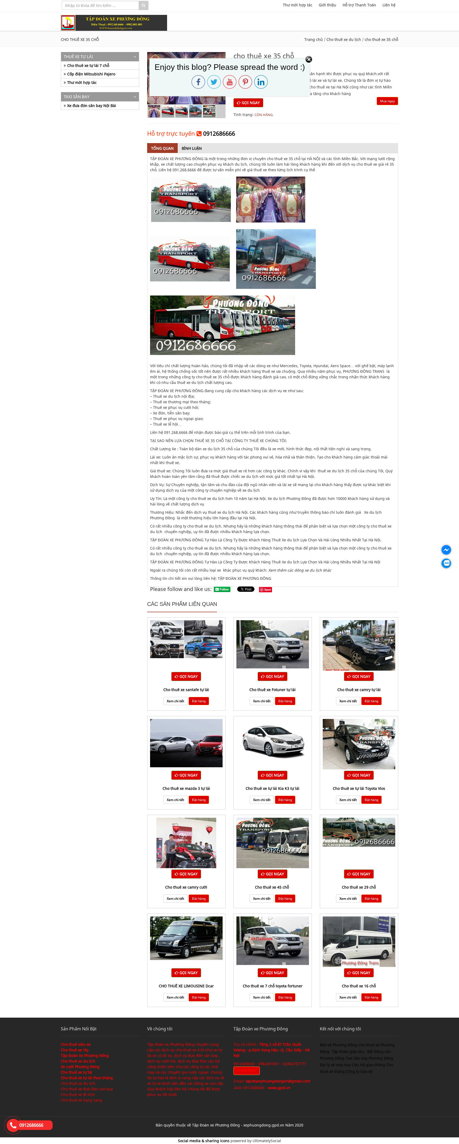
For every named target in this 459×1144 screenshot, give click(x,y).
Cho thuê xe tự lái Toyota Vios (359, 788)
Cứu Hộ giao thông (368, 1064)
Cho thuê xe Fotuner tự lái (272, 689)
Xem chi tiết (175, 701)
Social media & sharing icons (204, 1140)
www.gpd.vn (279, 1087)
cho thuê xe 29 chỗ (359, 887)
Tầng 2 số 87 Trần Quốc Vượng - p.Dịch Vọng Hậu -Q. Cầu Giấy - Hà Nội (271, 1050)
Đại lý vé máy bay (336, 1064)
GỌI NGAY (250, 102)
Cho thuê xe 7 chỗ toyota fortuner (273, 985)
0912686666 (219, 133)
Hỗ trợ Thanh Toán (359, 4)
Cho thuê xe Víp (75, 1049)
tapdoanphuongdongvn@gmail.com (277, 1080)
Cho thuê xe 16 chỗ (359, 985)
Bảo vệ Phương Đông (338, 1044)
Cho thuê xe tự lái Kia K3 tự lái (272, 788)
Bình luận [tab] (192, 148)
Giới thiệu (327, 4)
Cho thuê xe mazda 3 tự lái (186, 788)
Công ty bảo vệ (359, 1071)
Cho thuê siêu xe (76, 1044)
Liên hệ (389, 4)
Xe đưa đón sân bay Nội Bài (91, 105)
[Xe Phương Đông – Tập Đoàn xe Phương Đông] (114, 22)
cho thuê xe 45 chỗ (272, 887)
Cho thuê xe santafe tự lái (186, 689)
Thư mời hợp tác (297, 4)
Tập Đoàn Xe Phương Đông (85, 1055)
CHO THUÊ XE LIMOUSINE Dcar (186, 985)
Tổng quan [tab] (162, 148)
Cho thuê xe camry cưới (186, 887)
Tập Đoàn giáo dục (349, 1051)
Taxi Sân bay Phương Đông (369, 1058)
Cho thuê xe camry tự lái (359, 689)
